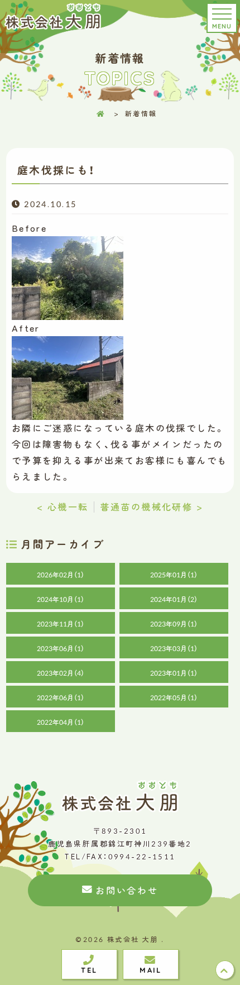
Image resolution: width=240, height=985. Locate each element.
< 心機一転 (63, 506)
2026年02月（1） (60, 575)
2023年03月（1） (174, 648)
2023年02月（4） (60, 673)
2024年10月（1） (60, 599)
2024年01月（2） (174, 599)
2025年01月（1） (174, 575)
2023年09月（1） (174, 624)
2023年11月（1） (60, 624)
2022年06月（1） (60, 697)
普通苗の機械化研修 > (151, 506)
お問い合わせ (126, 890)
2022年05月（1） (174, 697)
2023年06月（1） (60, 648)
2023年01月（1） (174, 673)
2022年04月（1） (60, 722)
